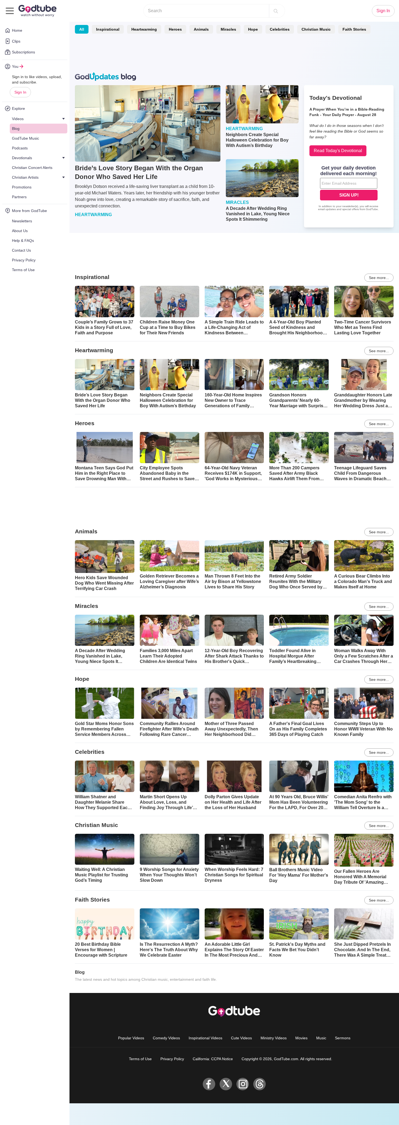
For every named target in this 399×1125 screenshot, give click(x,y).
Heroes (175, 29)
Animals (201, 29)
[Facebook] (209, 1084)
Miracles (228, 29)
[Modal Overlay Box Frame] (349, 189)
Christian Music (316, 29)
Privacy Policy (172, 1059)
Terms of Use (140, 1059)
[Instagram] (242, 1084)
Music (321, 1038)
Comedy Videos (166, 1038)
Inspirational (107, 29)
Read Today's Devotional (338, 150)
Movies (301, 1038)
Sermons (342, 1038)
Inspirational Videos (205, 1038)
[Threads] (259, 1084)
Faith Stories (354, 29)
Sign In (20, 92)
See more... (379, 277)
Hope (253, 29)
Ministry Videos (274, 1038)
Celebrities (280, 29)
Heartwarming (144, 29)
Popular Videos (131, 1038)
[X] (226, 1084)
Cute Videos (241, 1038)
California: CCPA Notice (213, 1059)
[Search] (276, 11)
